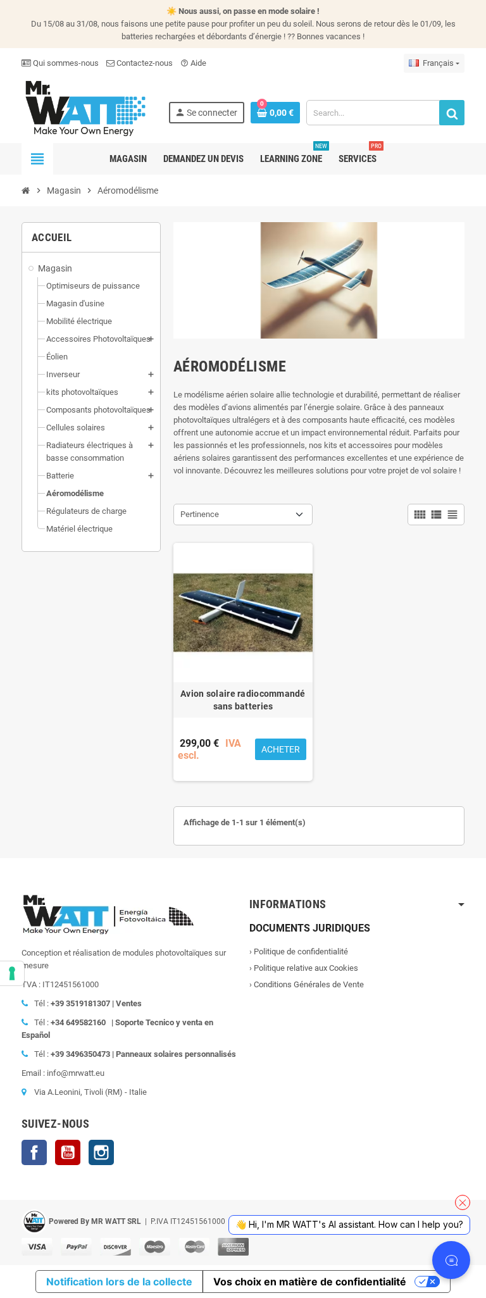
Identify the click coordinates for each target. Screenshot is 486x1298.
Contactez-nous (144, 63)
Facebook (34, 1152)
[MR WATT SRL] (85, 107)
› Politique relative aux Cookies (303, 968)
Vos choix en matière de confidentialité (309, 1281)
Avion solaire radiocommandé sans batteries (243, 700)
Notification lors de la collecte (119, 1281)
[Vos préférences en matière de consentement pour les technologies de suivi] (12, 973)
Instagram (101, 1152)
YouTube (67, 1152)
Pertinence (199, 514)
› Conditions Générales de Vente (306, 984)
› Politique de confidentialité (298, 951)
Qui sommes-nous (65, 63)
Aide (193, 63)
